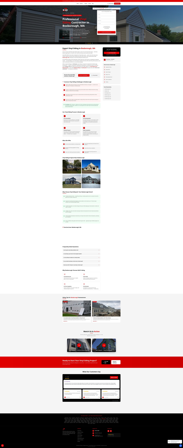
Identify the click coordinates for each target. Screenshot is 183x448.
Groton (93, 419)
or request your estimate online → (111, 54)
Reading (97, 421)
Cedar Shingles (79, 435)
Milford (105, 417)
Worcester (111, 422)
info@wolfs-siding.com (76, 0)
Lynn (95, 422)
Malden (88, 421)
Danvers (108, 422)
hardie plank (84, 67)
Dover (92, 418)
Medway (91, 420)
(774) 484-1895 (118, 0)
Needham (89, 418)
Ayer (95, 419)
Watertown (116, 421)
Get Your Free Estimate (83, 75)
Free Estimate (117, 3)
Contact (89, 3)
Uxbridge (82, 420)
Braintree (68, 422)
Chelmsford (90, 419)
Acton (70, 418)
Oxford (91, 423)
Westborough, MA (108, 94)
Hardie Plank (108, 69)
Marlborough (66, 417)
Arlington (110, 421)
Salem (103, 422)
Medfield (95, 418)
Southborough (86, 417)
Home (78, 3)
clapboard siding (77, 67)
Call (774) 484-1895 (112, 52)
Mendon (75, 419)
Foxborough (92, 422)
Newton (113, 420)
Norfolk (94, 420)
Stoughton (83, 422)
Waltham (110, 420)
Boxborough (103, 418)
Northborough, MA (108, 96)
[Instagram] (111, 431)
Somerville (82, 421)
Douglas (85, 420)
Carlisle (87, 419)
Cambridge (78, 421)
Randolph (79, 422)
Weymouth (71, 422)
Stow (68, 418)
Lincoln (80, 418)
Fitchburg (108, 419)
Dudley (75, 420)
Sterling (117, 418)
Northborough (82, 417)
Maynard (65, 418)
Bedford (104, 420)
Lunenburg (100, 419)
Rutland (117, 419)
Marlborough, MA (108, 89)
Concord (73, 418)
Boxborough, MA (66, 57)
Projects (85, 3)
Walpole (89, 422)
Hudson (70, 417)
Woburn (104, 421)
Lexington (100, 420)
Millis (97, 418)
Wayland (108, 417)
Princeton (111, 419)
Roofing (78, 441)
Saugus (97, 422)
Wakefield (94, 421)
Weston (83, 418)
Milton (74, 422)
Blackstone (88, 420)
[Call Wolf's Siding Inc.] (2, 445)
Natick (94, 417)
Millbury (117, 422)
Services (81, 3)
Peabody (100, 422)
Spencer (69, 420)
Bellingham (74, 421)
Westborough (77, 417)
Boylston (107, 418)
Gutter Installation (109, 79)
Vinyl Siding (79, 430)
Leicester (66, 420)
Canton (77, 422)
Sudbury (99, 417)
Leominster (104, 419)
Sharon (86, 422)
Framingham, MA (107, 92)
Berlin (75, 418)
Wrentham (97, 420)
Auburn (115, 422)
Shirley (98, 419)
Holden (114, 418)
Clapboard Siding (108, 67)
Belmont (113, 421)
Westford (84, 419)
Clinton (117, 417)
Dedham (65, 421)
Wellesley (86, 418)
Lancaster (66, 419)
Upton (72, 419)
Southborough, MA (108, 98)
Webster (94, 423)
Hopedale (77, 419)
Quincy (65, 422)
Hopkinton (102, 417)
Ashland (96, 417)
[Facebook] (108, 431)
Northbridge (78, 420)
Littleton (81, 419)
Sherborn (100, 418)
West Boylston (111, 418)
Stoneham (100, 421)
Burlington (107, 420)
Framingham (73, 417)
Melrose (91, 421)
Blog (93, 3)
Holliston (111, 417)
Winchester (106, 421)
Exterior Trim (108, 74)
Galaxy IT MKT (93, 446)
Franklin (72, 421)
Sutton (89, 423)
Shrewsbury (90, 417)
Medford (85, 421)
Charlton (72, 420)
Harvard (69, 419)
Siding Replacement (80, 438)
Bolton (78, 418)
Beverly (105, 422)
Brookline (116, 420)
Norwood (68, 421)
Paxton (114, 419)
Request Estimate (115, 362)
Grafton (114, 417)
